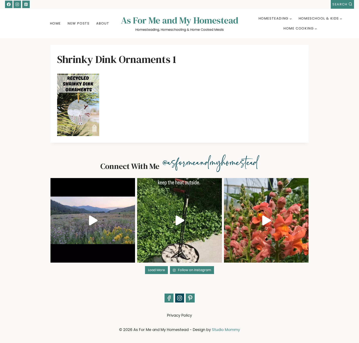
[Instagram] (17, 4)
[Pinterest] (26, 4)
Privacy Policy (179, 315)
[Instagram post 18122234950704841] (179, 220)
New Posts (78, 23)
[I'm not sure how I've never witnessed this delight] (266, 220)
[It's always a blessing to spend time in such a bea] (92, 220)
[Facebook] (8, 4)
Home (55, 23)
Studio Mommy (226, 329)
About (102, 23)
